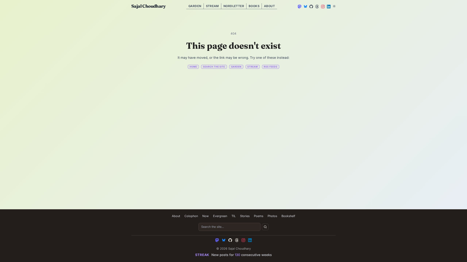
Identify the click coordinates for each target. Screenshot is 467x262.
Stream (212, 6)
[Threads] (316, 6)
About (269, 6)
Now (205, 216)
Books (254, 6)
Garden (194, 6)
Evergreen (220, 216)
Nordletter (233, 6)
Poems (258, 216)
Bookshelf (288, 216)
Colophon (191, 216)
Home (193, 66)
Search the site (214, 66)
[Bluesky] (305, 6)
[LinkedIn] (328, 6)
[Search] (265, 227)
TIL (233, 216)
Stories (245, 216)
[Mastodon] (299, 6)
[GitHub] (310, 6)
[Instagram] (322, 6)
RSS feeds (270, 66)
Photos (272, 216)
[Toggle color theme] (334, 6)
